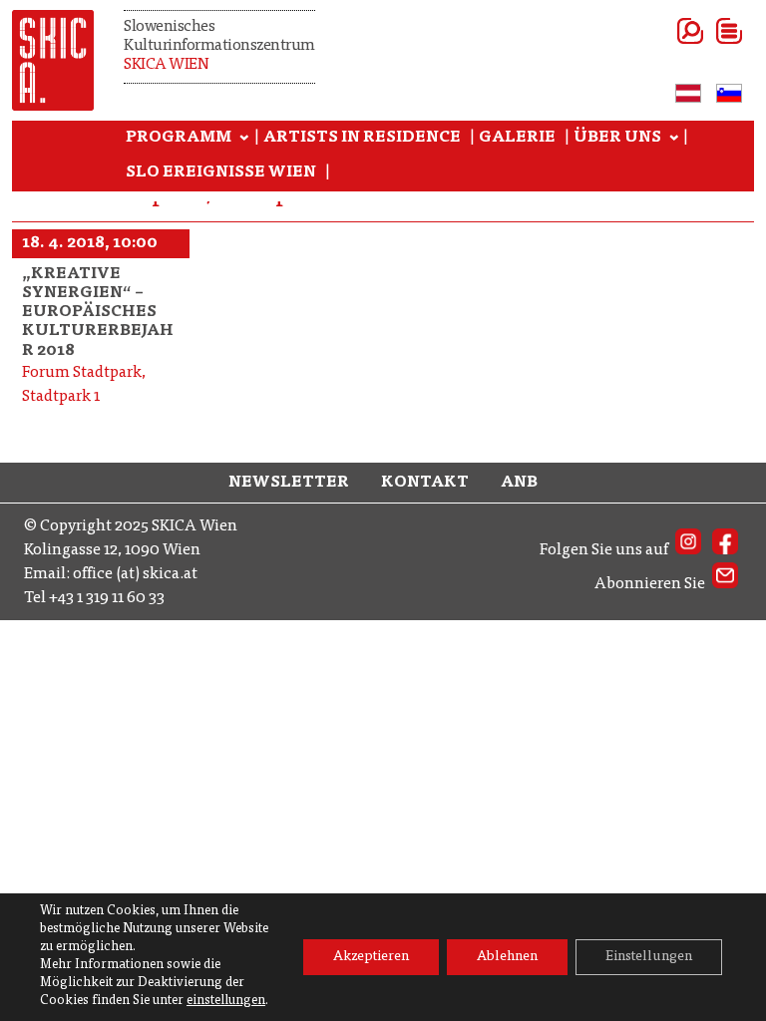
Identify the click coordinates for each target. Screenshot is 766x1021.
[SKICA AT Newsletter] (725, 584)
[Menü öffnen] (704, 31)
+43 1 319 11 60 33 (107, 598)
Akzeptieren (371, 957)
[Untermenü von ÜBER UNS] (674, 139)
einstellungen (226, 1001)
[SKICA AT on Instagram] (688, 550)
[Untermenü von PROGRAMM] (244, 139)
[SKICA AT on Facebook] (725, 550)
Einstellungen (648, 957)
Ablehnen (507, 957)
